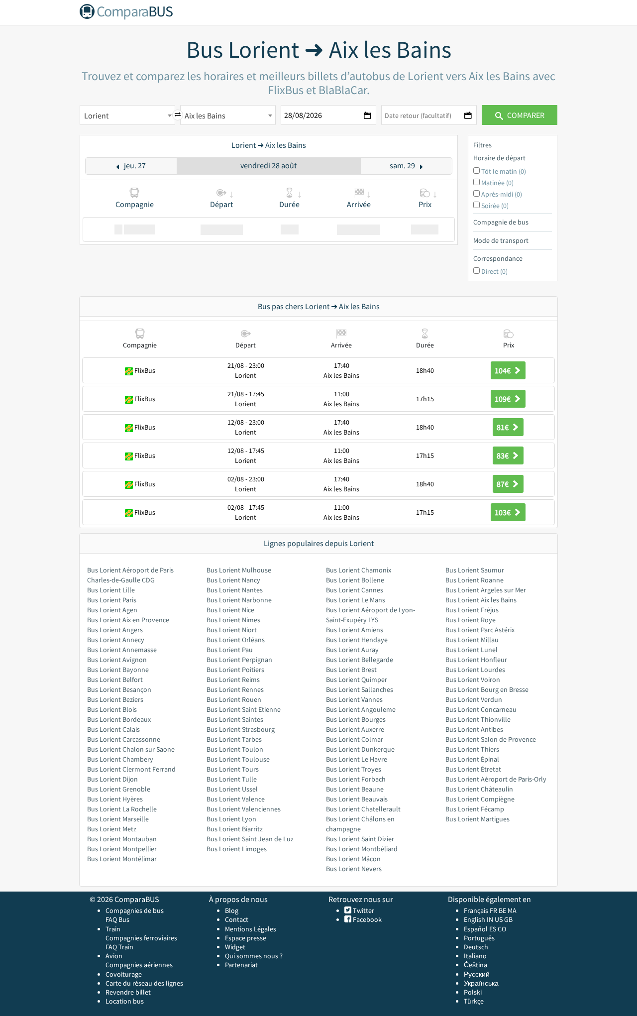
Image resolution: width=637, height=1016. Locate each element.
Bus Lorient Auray (352, 649)
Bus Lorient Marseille (118, 818)
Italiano (475, 955)
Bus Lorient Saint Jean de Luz (250, 838)
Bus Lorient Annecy (115, 639)
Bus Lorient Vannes (354, 699)
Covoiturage (124, 974)
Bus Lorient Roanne (474, 579)
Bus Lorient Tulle (232, 779)
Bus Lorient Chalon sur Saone (131, 749)
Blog (231, 910)
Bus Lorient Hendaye (357, 639)
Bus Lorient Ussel (232, 789)
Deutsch (476, 946)
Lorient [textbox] (96, 115)
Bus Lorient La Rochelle (122, 808)
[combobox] (127, 115)
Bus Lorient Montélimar (122, 858)
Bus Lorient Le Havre (356, 759)
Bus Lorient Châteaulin (479, 789)
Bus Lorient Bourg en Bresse (487, 689)
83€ (503, 455)
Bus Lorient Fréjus (472, 609)
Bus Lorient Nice (230, 609)
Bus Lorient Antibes (474, 729)
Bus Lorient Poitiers (235, 669)
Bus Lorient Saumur (474, 569)
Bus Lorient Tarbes (234, 739)
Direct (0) (494, 271)
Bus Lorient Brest (351, 669)
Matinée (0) (497, 182)
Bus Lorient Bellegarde (359, 659)
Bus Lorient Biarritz (235, 828)
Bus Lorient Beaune (355, 789)
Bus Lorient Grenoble (118, 789)
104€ (503, 370)
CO (502, 928)
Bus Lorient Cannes (354, 589)
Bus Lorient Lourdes (475, 669)
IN (490, 919)
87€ (503, 484)
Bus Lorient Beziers (115, 699)
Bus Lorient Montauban (122, 838)
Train (113, 928)
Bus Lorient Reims (233, 679)
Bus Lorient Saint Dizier (360, 838)
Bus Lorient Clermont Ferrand (131, 769)
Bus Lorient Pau (230, 649)
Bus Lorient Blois (112, 709)
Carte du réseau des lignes (144, 983)
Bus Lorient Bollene (355, 579)
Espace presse (245, 937)
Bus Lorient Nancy (233, 579)
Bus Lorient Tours (233, 769)
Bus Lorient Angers (115, 629)
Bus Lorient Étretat (473, 769)
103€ (503, 512)
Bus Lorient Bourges (356, 719)
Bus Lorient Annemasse (122, 649)
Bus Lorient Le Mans (355, 599)
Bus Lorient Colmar (354, 739)
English (474, 919)
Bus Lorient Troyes (353, 769)
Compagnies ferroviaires (141, 937)
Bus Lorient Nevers (354, 868)
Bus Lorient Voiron (472, 679)
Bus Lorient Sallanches (359, 689)
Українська (481, 983)
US (499, 919)
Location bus (125, 1001)
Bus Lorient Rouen (234, 699)
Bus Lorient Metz (111, 828)
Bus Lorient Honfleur (476, 659)
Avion (114, 955)
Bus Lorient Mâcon (353, 858)
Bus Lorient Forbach (356, 779)
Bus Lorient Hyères (115, 798)
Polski (473, 992)
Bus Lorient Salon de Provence (490, 739)
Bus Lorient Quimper (356, 679)
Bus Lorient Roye (470, 619)
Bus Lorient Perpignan (239, 659)
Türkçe (474, 1001)
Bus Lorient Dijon (112, 779)
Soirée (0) (495, 205)
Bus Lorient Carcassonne (123, 739)
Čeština (475, 964)
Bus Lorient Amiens (354, 629)
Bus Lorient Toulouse (238, 759)
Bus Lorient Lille (111, 589)
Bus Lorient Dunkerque (360, 749)
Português (479, 937)
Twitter (362, 910)
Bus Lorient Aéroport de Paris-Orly (495, 779)
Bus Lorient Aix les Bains (481, 599)
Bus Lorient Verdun (473, 699)
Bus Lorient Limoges (237, 848)
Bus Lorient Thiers (472, 749)
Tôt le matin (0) (503, 171)
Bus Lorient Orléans (236, 639)
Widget (235, 946)
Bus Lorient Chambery (120, 759)
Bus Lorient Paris (111, 599)
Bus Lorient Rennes (235, 689)
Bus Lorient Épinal (472, 759)
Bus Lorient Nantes (235, 589)
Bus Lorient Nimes (233, 619)
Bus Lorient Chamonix (358, 569)
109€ (503, 399)
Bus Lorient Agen (112, 609)
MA (512, 910)
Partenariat (241, 964)
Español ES (481, 928)
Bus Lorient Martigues (477, 818)
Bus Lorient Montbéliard (362, 848)
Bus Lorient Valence (236, 798)
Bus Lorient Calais (113, 729)
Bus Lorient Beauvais (357, 798)
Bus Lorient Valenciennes (244, 808)
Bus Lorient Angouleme (361, 709)
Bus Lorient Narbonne (239, 599)
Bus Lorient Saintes (235, 719)
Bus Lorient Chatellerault (363, 808)
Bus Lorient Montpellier (122, 848)
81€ (503, 427)
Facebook (366, 919)
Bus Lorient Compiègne (480, 798)
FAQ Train (119, 946)
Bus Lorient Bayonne (118, 669)
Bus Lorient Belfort (115, 679)
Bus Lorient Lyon (231, 818)
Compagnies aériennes (139, 964)
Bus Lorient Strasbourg (241, 729)
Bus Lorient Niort (232, 629)
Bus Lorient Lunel (471, 649)
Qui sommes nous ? (254, 955)
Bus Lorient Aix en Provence (128, 619)
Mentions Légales (250, 928)
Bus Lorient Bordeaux (119, 719)
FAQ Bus (117, 919)
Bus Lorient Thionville (478, 719)
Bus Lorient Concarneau (481, 709)
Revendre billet (128, 992)
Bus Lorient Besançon (119, 689)
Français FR (480, 910)
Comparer (525, 115)
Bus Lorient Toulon (235, 749)
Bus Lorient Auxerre (355, 729)
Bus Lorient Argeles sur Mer (485, 589)
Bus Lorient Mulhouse (239, 569)
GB (508, 919)
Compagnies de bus (135, 910)
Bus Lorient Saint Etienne (244, 709)
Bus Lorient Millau (472, 639)
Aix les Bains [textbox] (205, 115)
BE (502, 910)
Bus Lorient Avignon (117, 659)
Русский (477, 974)
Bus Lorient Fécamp (474, 808)
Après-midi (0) (501, 194)
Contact (236, 919)
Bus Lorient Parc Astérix (480, 629)
